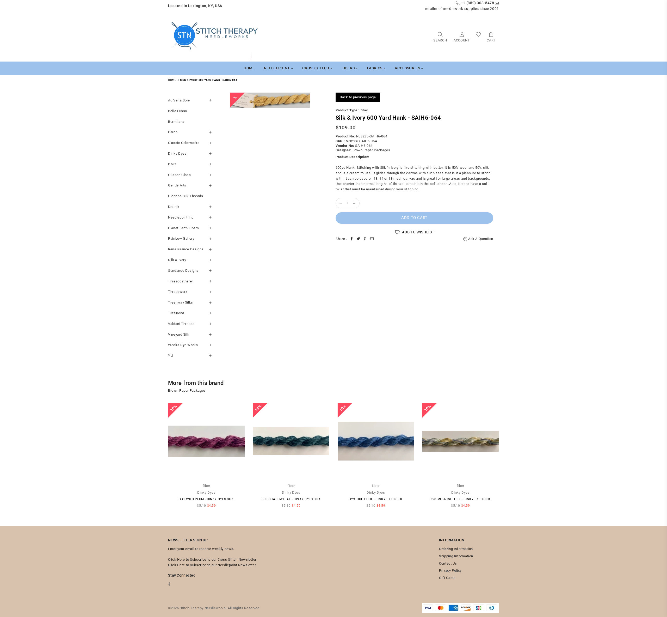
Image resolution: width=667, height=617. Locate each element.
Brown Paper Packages (371, 150)
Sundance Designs (183, 271)
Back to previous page (358, 97)
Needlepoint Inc (181, 217)
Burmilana (176, 122)
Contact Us (448, 563)
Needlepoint (277, 68)
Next (506, 457)
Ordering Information (456, 549)
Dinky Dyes (177, 153)
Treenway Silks (180, 302)
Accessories (408, 68)
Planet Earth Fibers (183, 228)
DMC (172, 164)
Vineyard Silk (178, 334)
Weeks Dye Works (183, 345)
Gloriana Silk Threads (185, 196)
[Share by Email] (372, 239)
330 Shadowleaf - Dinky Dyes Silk (291, 499)
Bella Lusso (177, 111)
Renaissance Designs (185, 249)
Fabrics (375, 68)
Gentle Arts (177, 185)
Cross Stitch (316, 68)
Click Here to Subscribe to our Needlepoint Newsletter (212, 565)
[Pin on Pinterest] (365, 239)
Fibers (349, 68)
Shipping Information (456, 556)
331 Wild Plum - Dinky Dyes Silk (206, 499)
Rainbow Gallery (181, 238)
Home (249, 68)
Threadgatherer (180, 281)
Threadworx (177, 292)
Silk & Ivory (177, 260)
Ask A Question (480, 239)
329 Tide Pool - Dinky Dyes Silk (376, 499)
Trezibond (176, 313)
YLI (171, 356)
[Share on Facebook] (351, 239)
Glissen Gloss (179, 175)
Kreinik (174, 207)
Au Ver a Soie (179, 100)
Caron (172, 132)
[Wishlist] (478, 36)
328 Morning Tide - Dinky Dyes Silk (460, 499)
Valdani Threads (181, 324)
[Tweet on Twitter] (358, 239)
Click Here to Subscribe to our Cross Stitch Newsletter (212, 559)
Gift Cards (447, 578)
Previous (160, 457)
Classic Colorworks (184, 143)
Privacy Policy (450, 570)
